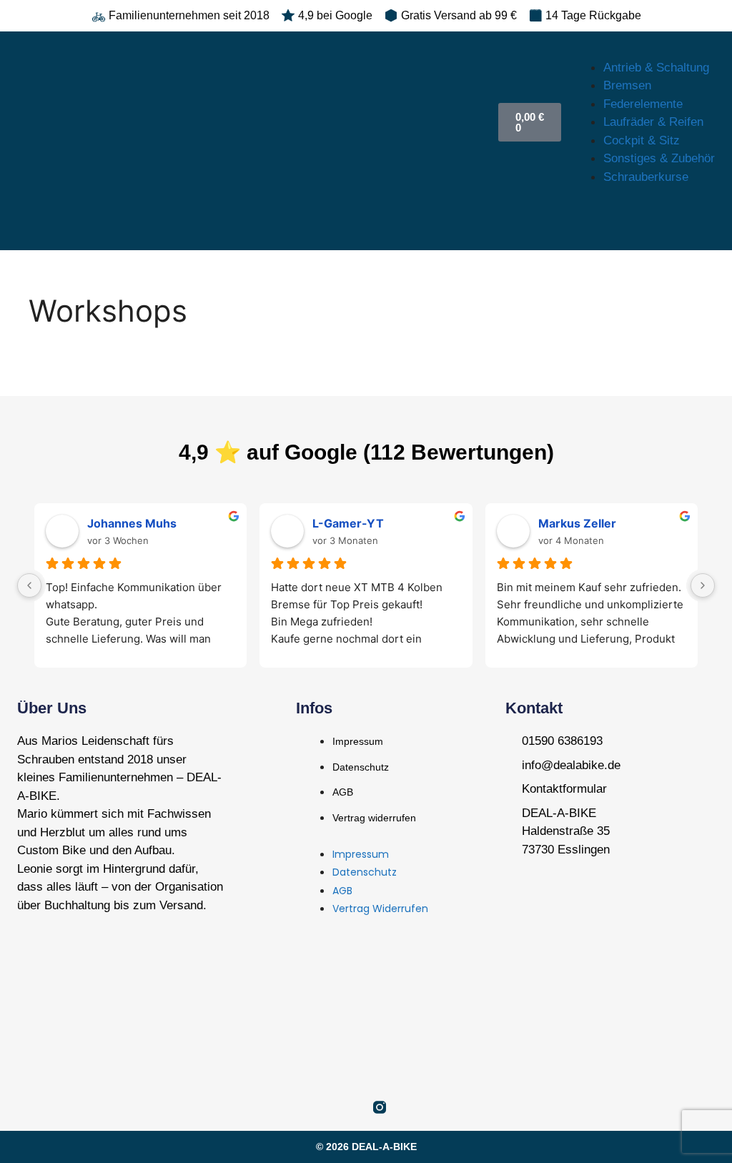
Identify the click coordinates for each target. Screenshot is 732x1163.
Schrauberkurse (645, 177)
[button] (641, 49)
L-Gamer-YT (348, 523)
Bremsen (627, 85)
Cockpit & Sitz (641, 140)
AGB (342, 792)
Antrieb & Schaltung (656, 67)
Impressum (357, 741)
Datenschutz (360, 767)
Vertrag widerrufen (374, 817)
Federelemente (643, 104)
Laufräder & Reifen (653, 122)
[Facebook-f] (352, 1107)
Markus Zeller (577, 523)
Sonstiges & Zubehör (659, 158)
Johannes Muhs (132, 523)
